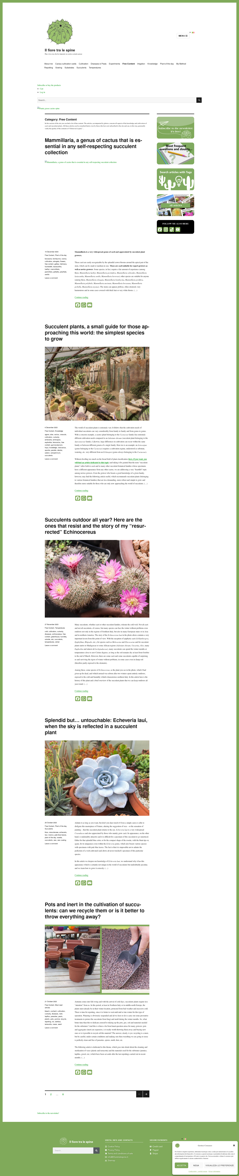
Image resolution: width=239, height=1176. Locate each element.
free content (49, 264)
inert (60, 1013)
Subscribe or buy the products (49, 85)
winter (57, 642)
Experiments (114, 63)
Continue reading (81, 297)
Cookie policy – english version (198, 1171)
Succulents (81, 67)
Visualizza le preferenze (220, 1165)
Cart (41, 88)
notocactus (62, 447)
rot (53, 1021)
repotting (48, 1021)
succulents (49, 455)
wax (55, 840)
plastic (47, 1019)
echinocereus (57, 634)
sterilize (57, 1021)
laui (46, 835)
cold (46, 631)
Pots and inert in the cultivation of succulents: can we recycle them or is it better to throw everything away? (94, 910)
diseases (48, 634)
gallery (56, 264)
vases (55, 1024)
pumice (57, 1019)
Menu (182, 35)
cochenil (54, 1011)
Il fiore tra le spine (60, 50)
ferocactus (56, 442)
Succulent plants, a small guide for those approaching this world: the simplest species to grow (97, 332)
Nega (196, 1165)
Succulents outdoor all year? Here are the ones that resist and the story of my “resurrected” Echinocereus (95, 525)
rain (52, 639)
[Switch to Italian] (193, 32)
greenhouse (55, 636)
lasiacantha (57, 266)
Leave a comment (51, 278)
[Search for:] (116, 100)
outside (47, 639)
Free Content (128, 63)
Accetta (181, 1165)
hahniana (63, 264)
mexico (51, 835)
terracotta (48, 1024)
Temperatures (95, 67)
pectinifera (48, 272)
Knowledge (153, 63)
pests (60, 1016)
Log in (42, 92)
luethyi (47, 269)
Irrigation (141, 63)
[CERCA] (199, 100)
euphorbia (48, 442)
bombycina (57, 258)
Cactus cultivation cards (65, 63)
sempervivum (55, 453)
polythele (63, 272)
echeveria (48, 439)
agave (47, 434)
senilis (47, 274)
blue (46, 832)
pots (52, 1019)
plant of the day (50, 837)
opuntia (47, 450)
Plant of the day (167, 63)
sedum (47, 453)
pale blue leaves (60, 835)
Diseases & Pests (98, 63)
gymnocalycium (56, 445)
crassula (63, 434)
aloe (51, 434)
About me (48, 63)
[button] (234, 1145)
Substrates (69, 67)
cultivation (48, 261)
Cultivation (83, 63)
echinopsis (56, 439)
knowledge (53, 447)
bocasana (48, 258)
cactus (64, 258)
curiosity (56, 437)
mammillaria (55, 269)
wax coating (62, 840)
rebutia (59, 450)
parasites (54, 1016)
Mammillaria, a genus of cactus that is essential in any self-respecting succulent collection (93, 146)
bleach (47, 1011)
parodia (53, 450)
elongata (56, 261)
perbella (56, 272)
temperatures (49, 642)
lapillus (47, 1016)
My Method (181, 63)
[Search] (96, 1150)
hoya (46, 447)
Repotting (48, 67)
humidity (63, 636)
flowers (62, 261)
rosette (59, 837)
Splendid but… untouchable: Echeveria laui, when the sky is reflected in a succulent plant (96, 726)
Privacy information (214, 1171)
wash (60, 1024)
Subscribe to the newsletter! (48, 1113)
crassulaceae (53, 832)
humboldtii (48, 266)
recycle (63, 1019)
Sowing (58, 67)
